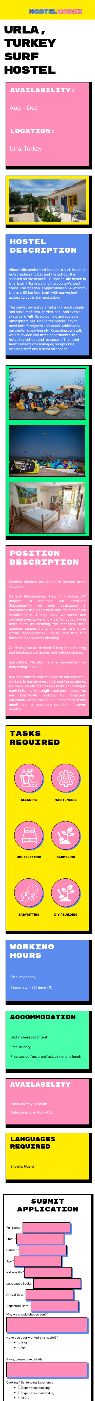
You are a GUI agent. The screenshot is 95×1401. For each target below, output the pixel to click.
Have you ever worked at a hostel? (32, 1337)
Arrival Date (16, 1294)
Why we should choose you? (27, 1314)
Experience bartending (38, 1393)
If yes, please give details (24, 1359)
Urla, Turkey (26, 148)
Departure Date (18, 1306)
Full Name (14, 1227)
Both (25, 1398)
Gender (12, 1250)
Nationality (15, 1272)
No (24, 1348)
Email (11, 1239)
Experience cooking (36, 1388)
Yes (24, 1343)
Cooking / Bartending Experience (29, 1382)
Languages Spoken (19, 1283)
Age (10, 1261)
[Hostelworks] (48, 11)
